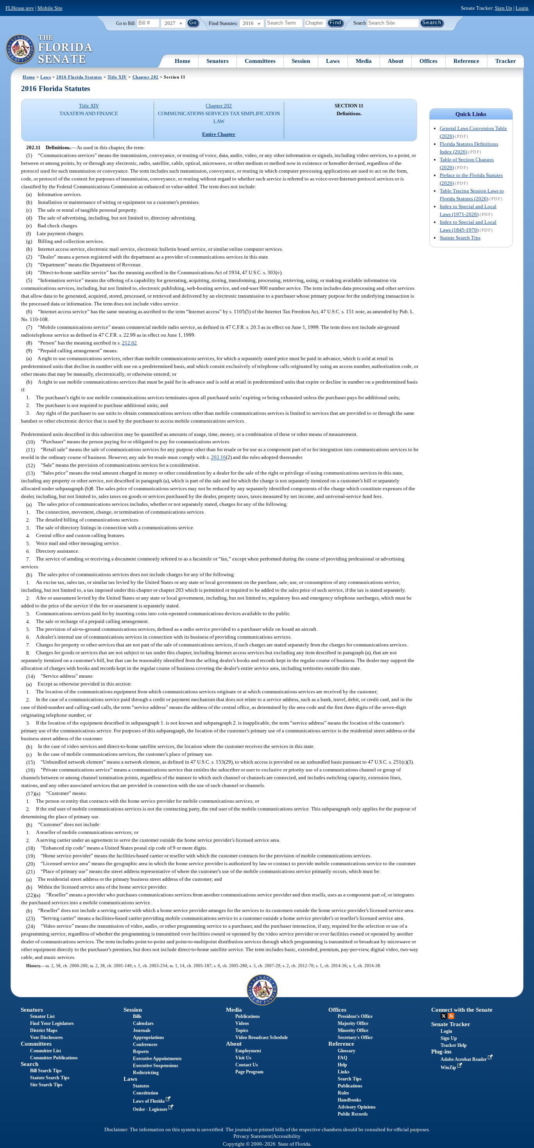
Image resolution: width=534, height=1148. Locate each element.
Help (342, 1065)
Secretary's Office (355, 1037)
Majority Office (353, 1023)
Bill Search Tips (46, 1070)
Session (301, 61)
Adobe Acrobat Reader (464, 1059)
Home (182, 61)
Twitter (444, 1016)
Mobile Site (50, 8)
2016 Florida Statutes (79, 77)
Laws (333, 61)
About (395, 61)
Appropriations (148, 1037)
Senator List (42, 1016)
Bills (137, 1016)
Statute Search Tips (460, 238)
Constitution (145, 1093)
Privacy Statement (252, 1136)
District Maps (43, 1030)
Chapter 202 (146, 77)
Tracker (505, 61)
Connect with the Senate (462, 1010)
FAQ (342, 1058)
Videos (242, 1023)
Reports (141, 1051)
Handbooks (349, 1100)
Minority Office (353, 1030)
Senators (217, 61)
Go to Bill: (126, 23)
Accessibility (287, 1136)
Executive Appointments (157, 1058)
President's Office (355, 1016)
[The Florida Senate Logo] (49, 49)
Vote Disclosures (46, 1037)
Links (343, 1072)
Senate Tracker (450, 1024)
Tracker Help (454, 1045)
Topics (241, 1030)
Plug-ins (441, 1051)
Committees (260, 61)
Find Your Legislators (52, 1023)
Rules (343, 1093)
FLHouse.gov (19, 8)
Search (359, 22)
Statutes (141, 1086)
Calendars (143, 1023)
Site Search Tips (46, 1084)
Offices (428, 61)
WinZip (449, 1067)
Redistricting (146, 1072)
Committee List (45, 1050)
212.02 (129, 343)
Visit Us (243, 1058)
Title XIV (117, 77)
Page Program (249, 1072)
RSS (451, 1016)
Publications (247, 1016)
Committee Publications (54, 1058)
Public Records (353, 1114)
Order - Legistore (150, 1109)
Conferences (145, 1044)
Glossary (346, 1050)
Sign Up (503, 8)
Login (522, 8)
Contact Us (246, 1065)
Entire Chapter (218, 134)
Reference (466, 61)
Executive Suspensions (155, 1065)
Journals (142, 1030)
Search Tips (350, 1079)
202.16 (218, 458)
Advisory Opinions (357, 1107)
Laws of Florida (149, 1101)
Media (364, 61)
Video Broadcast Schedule (261, 1037)
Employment (248, 1050)
